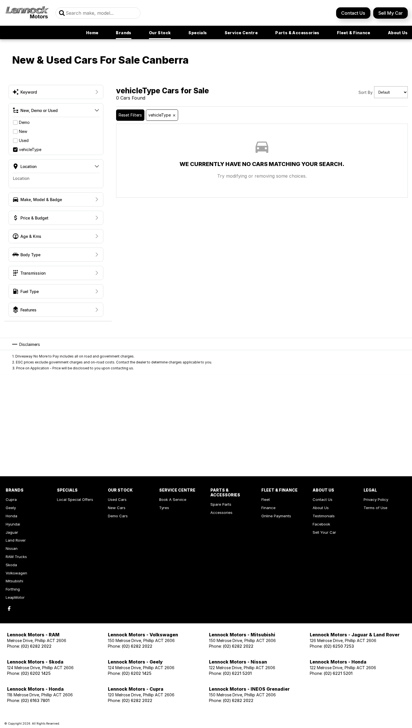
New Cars (116, 507)
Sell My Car (390, 13)
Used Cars (117, 499)
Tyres (164, 507)
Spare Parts (220, 504)
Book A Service (172, 499)
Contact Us (353, 13)
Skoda (11, 565)
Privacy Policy (376, 499)
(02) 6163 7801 (35, 700)
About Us (397, 32)
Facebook (321, 524)
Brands (123, 32)
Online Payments (276, 516)
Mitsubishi (14, 581)
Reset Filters (130, 115)
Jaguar (12, 532)
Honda (11, 516)
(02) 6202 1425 (36, 673)
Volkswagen (16, 573)
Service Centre (241, 32)
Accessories (221, 512)
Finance (268, 507)
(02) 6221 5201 (237, 673)
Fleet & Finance (353, 32)
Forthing (13, 589)
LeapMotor (15, 597)
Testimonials (324, 516)
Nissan (12, 548)
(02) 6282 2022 (36, 646)
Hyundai (13, 524)
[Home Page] (27, 12)
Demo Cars (118, 516)
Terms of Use (375, 507)
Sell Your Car (324, 532)
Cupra (11, 499)
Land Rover (16, 540)
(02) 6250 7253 (339, 646)
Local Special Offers (75, 499)
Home (92, 32)
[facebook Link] (9, 608)
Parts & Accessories (297, 32)
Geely (11, 507)
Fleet (265, 499)
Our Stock (160, 32)
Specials (197, 32)
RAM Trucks (16, 556)
